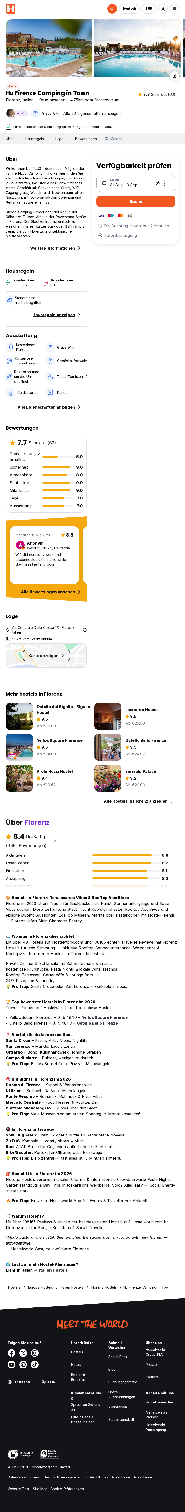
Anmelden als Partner (156, 1414)
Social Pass (117, 1357)
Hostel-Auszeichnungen (121, 1394)
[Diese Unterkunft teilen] (174, 76)
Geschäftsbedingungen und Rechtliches (76, 1477)
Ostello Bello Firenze (97, 1023)
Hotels (76, 1364)
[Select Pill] (112, 9)
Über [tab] (10, 139)
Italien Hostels (53, 1270)
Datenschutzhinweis (24, 1477)
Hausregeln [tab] (34, 139)
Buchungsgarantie (123, 1382)
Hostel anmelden (159, 1402)
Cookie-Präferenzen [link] (67, 1489)
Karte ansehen (51, 99)
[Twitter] (23, 1353)
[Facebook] (11, 1353)
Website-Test (18, 1489)
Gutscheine (121, 1477)
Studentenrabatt (121, 1419)
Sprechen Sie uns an (85, 1407)
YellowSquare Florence (105, 1017)
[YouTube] (11, 1364)
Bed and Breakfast (78, 1377)
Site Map (40, 1489)
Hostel (12, 86)
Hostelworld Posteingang (156, 1427)
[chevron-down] (54, 840)
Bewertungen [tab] (86, 139)
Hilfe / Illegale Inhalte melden (83, 1419)
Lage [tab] (59, 139)
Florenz (13, 99)
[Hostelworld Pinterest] (23, 1364)
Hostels (77, 1352)
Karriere (152, 1377)
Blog (112, 1369)
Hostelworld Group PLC (155, 1352)
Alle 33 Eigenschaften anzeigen (92, 113)
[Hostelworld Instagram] (35, 1353)
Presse (151, 1364)
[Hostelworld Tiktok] (35, 1364)
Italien (28, 99)
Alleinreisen (117, 1407)
